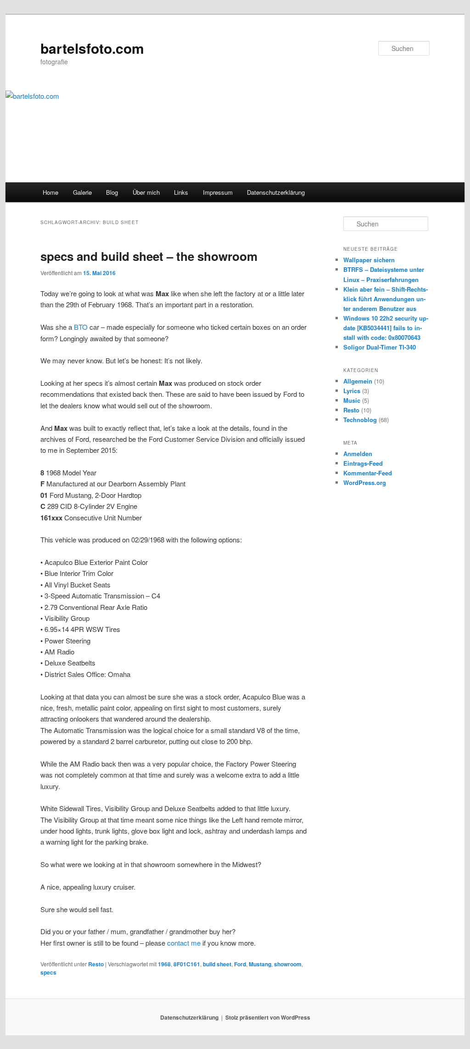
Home (50, 192)
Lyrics (351, 390)
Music (351, 400)
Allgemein (357, 381)
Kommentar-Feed (367, 472)
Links (181, 192)
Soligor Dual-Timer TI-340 (379, 347)
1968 (164, 964)
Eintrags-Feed (363, 463)
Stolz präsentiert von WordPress (267, 1017)
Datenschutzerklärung (276, 192)
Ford (240, 964)
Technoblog (360, 419)
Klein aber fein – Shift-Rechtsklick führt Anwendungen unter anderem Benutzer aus (385, 299)
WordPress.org (364, 482)
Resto (96, 964)
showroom (288, 964)
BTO (81, 327)
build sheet (217, 964)
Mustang (260, 964)
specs (48, 972)
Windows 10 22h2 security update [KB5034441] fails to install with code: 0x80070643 (385, 328)
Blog (112, 192)
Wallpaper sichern (369, 259)
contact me (184, 942)
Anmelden (357, 453)
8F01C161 (186, 964)
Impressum (218, 192)
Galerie (82, 192)
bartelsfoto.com (92, 48)
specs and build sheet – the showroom (148, 256)
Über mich (146, 192)
